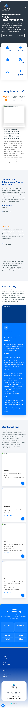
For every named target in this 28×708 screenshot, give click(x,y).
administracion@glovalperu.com (14, 550)
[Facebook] (8, 693)
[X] (20, 693)
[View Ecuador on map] (22, 518)
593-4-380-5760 (11, 512)
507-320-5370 (11, 587)
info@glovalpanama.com (13, 589)
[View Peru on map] (22, 556)
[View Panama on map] (22, 595)
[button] (25, 7)
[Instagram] (12, 693)
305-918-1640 (20, 477)
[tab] (6, 98)
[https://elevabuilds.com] (14, 703)
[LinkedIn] (16, 693)
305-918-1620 (11, 477)
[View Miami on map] (22, 483)
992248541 (12, 548)
